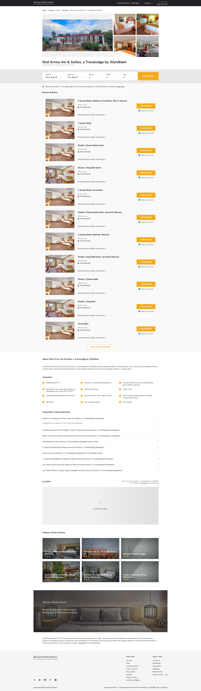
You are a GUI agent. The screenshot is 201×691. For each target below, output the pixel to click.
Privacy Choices (158, 675)
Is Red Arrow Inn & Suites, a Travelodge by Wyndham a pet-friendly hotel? (72, 453)
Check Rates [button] (146, 106)
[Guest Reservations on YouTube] (54, 680)
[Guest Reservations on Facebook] (35, 680)
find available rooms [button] (100, 347)
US (158, 483)
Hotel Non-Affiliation (133, 680)
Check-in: (48, 75)
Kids (125, 75)
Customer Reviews (132, 666)
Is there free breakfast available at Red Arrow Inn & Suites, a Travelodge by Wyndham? (78, 459)
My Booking (135, 3)
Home (44, 10)
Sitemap (129, 675)
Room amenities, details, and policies (91, 115)
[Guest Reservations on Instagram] (45, 680)
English (147, 3)
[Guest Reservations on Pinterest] (50, 680)
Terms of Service (132, 669)
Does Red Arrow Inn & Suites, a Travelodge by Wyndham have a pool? (70, 441)
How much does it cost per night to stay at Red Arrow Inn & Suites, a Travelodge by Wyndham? (81, 430)
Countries (51, 10)
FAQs (128, 663)
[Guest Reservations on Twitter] (40, 680)
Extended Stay (157, 672)
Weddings (156, 669)
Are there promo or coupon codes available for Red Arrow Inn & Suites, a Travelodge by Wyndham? (82, 470)
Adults (108, 75)
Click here (81, 643)
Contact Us (156, 661)
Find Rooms (148, 76)
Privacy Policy (130, 672)
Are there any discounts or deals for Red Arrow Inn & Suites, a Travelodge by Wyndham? (78, 465)
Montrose (65, 10)
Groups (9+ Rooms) (123, 3)
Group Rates (157, 666)
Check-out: (70, 75)
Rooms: (91, 75)
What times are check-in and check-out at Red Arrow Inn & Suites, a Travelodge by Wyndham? (81, 436)
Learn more (120, 86)
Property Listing (131, 677)
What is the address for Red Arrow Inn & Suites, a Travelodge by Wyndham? (73, 418)
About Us (129, 661)
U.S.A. (58, 10)
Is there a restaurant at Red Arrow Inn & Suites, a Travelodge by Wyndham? (73, 447)
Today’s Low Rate (147, 111)
